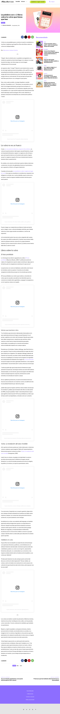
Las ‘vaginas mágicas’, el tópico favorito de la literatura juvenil (50, 69)
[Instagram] (23, 709)
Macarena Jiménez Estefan (10, 50)
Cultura (3, 22)
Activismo (45, 73)
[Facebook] (22, 37)
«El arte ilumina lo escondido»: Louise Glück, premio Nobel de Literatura (50, 76)
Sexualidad (46, 49)
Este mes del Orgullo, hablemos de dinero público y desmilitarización (51, 61)
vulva (21, 665)
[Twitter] (33, 709)
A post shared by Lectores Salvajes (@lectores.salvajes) (18, 505)
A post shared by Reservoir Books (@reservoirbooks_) (17, 324)
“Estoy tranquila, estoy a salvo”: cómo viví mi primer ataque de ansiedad (51, 45)
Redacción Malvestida (7, 25)
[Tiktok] (26, 709)
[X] (25, 37)
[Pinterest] (29, 37)
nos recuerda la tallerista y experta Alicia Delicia (18, 149)
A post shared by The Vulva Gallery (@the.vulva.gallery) (17, 221)
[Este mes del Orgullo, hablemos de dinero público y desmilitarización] (39, 60)
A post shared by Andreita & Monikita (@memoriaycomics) (17, 438)
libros (18, 665)
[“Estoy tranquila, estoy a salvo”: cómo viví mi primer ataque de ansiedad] (39, 44)
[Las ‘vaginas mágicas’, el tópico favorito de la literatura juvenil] (39, 67)
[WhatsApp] (32, 37)
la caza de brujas (29, 359)
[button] (51, 1)
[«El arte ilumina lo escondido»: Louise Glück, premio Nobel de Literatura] (39, 75)
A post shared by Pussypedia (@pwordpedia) (17, 139)
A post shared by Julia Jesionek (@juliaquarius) (17, 609)
